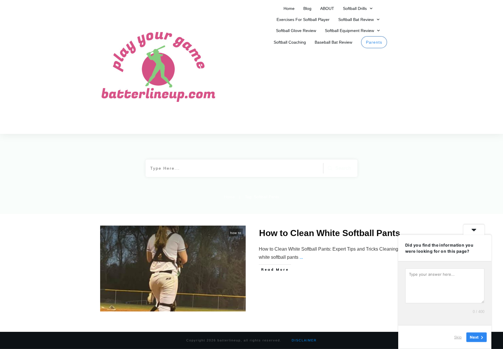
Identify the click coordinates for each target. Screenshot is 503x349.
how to (235, 233)
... (301, 257)
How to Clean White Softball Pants (329, 233)
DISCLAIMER (304, 340)
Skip (458, 337)
